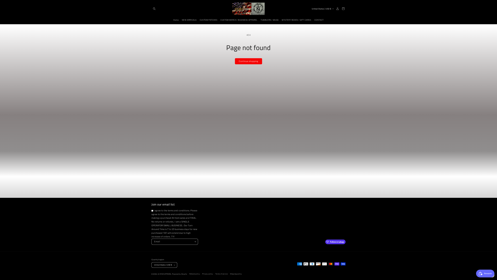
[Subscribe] (195, 242)
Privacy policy (207, 274)
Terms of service (221, 274)
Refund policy (194, 274)
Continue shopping (248, 61)
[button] (154, 9)
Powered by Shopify (179, 274)
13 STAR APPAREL (165, 274)
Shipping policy (236, 274)
